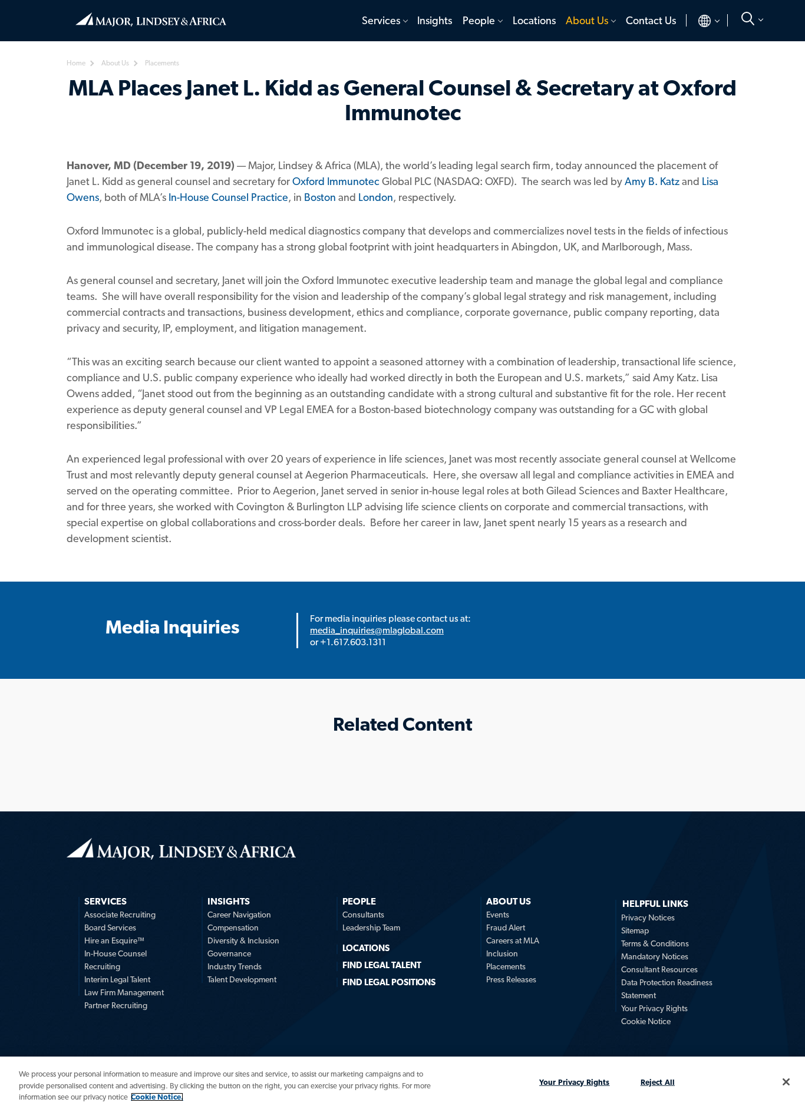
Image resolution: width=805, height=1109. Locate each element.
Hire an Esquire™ (114, 940)
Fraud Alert (505, 927)
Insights (434, 20)
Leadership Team (371, 927)
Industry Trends (234, 966)
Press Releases (511, 979)
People (479, 20)
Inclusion (502, 953)
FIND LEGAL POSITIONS (389, 982)
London (375, 197)
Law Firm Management (124, 992)
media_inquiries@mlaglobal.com (377, 630)
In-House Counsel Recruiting (115, 960)
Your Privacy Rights (654, 1008)
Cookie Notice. (157, 1097)
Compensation (233, 927)
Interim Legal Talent (117, 979)
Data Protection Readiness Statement (666, 989)
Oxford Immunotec (336, 181)
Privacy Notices (648, 917)
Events (497, 914)
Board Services (110, 927)
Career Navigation (239, 914)
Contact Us (651, 20)
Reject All (658, 1081)
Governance (229, 953)
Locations (534, 20)
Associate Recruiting (120, 914)
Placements (506, 966)
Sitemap (635, 930)
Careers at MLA (512, 940)
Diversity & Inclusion (243, 940)
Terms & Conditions (655, 943)
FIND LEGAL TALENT (381, 965)
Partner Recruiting (115, 1005)
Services (381, 20)
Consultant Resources (659, 969)
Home (151, 14)
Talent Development (241, 979)
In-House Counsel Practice (228, 197)
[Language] (699, 20)
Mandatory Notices (654, 956)
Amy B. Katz (652, 181)
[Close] (786, 1082)
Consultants (363, 914)
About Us (587, 20)
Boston (320, 197)
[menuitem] (384, 20)
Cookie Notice (646, 1021)
